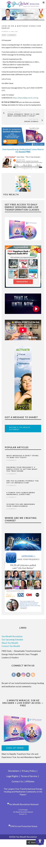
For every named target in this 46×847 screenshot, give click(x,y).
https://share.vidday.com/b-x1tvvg (25, 98)
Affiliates (29, 781)
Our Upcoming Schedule (12, 639)
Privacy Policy (29, 770)
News (4, 35)
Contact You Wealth (11, 646)
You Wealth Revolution (12, 636)
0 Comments (12, 35)
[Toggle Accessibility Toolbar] (39, 840)
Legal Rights (12, 776)
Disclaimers (13, 770)
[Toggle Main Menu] (43, 2)
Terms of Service (29, 776)
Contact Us (17, 781)
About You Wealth (10, 643)
